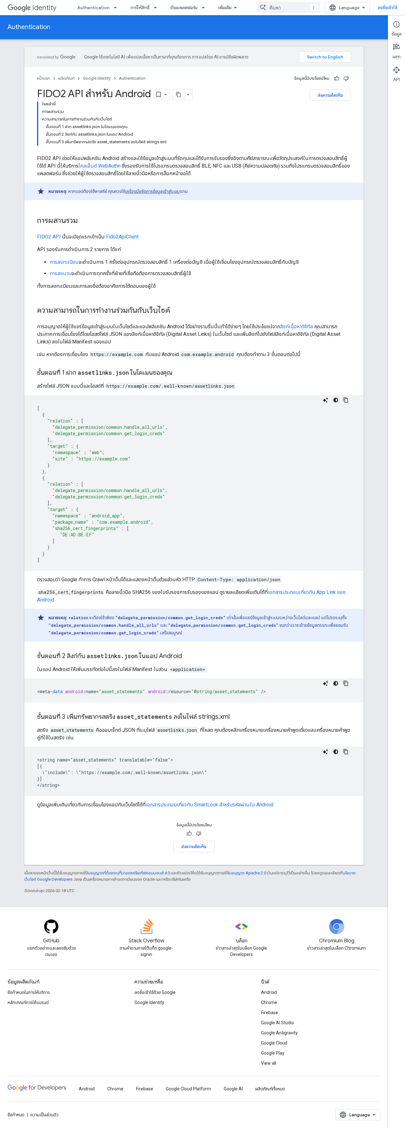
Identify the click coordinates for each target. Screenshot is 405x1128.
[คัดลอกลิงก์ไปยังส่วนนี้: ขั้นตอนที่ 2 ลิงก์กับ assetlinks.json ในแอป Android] (188, 656)
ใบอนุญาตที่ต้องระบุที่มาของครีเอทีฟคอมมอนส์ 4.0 (128, 873)
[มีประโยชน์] (336, 78)
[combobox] (288, 7)
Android (269, 992)
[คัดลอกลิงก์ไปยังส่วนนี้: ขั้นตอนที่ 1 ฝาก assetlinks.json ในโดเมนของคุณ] (178, 373)
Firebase (269, 1012)
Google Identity (97, 78)
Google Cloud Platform (188, 1088)
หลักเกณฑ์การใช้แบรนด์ (28, 1002)
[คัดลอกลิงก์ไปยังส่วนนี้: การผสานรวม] (84, 221)
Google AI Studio (277, 1022)
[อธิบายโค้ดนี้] (326, 400)
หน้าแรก (43, 78)
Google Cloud (274, 1042)
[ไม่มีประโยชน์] (346, 78)
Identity (44, 7)
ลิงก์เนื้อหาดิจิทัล (296, 327)
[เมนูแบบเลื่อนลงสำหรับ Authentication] (117, 7)
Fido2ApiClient (122, 237)
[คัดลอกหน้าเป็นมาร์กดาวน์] (178, 94)
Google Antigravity (279, 1032)
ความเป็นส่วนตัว (44, 1114)
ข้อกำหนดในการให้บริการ (29, 992)
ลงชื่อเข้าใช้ (387, 7)
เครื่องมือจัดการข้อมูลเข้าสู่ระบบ (152, 191)
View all (268, 1063)
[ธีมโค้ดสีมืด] (336, 400)
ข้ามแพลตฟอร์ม (184, 7)
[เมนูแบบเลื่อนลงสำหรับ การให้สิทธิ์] (157, 7)
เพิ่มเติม (225, 7)
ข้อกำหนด (16, 1114)
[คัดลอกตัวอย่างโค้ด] (346, 400)
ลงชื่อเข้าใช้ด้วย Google (155, 992)
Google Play (272, 1053)
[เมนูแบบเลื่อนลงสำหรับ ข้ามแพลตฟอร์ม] (205, 7)
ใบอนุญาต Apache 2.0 (247, 873)
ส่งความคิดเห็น (330, 95)
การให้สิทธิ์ (140, 7)
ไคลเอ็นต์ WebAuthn (99, 166)
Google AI (233, 1088)
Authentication (93, 7)
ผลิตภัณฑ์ (66, 78)
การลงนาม (61, 273)
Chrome (269, 1002)
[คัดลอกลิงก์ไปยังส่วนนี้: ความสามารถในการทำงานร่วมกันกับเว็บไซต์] (176, 311)
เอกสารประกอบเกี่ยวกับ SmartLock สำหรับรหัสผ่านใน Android (209, 805)
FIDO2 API (49, 237)
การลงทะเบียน (64, 262)
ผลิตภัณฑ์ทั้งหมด (270, 1088)
